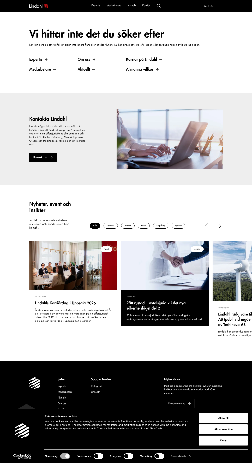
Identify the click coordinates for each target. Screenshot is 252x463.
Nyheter (110, 226)
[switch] (98, 456)
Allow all (223, 418)
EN (211, 6)
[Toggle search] (159, 6)
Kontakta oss (40, 157)
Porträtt (178, 226)
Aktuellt (132, 5)
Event (143, 226)
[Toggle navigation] (218, 6)
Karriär (146, 5)
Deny (223, 440)
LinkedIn (95, 392)
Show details (178, 456)
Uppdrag (161, 226)
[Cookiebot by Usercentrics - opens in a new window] (22, 456)
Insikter (128, 226)
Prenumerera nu (176, 403)
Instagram (96, 386)
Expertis (95, 5)
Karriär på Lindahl (142, 59)
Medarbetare (113, 5)
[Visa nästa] (218, 226)
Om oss (84, 59)
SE (205, 6)
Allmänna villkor (140, 69)
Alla (95, 226)
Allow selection (223, 429)
